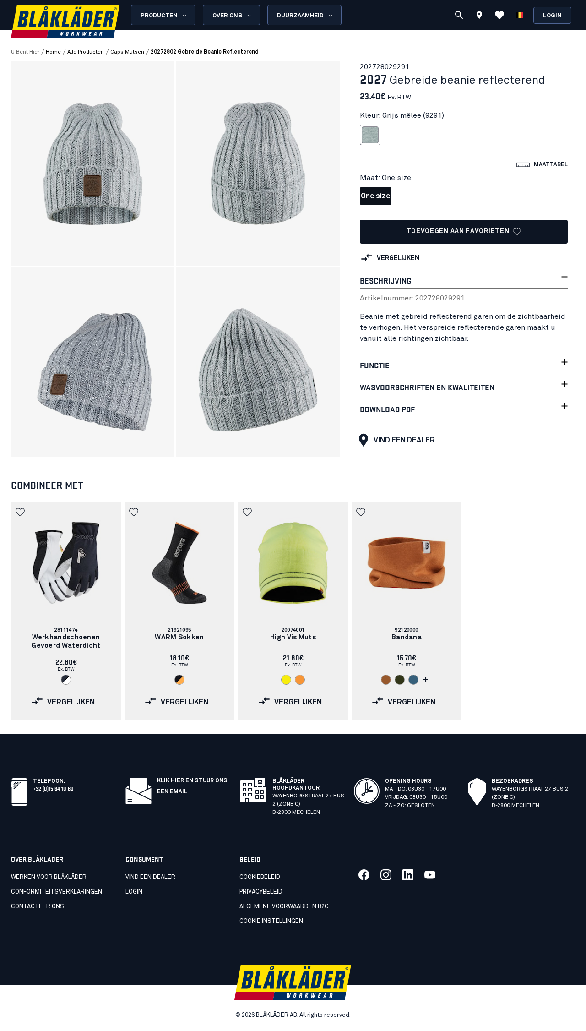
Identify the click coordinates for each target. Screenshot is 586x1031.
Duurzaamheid (300, 16)
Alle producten (85, 52)
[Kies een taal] (520, 15)
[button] (21, 512)
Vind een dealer (404, 440)
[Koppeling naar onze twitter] (386, 875)
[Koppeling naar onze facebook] (364, 875)
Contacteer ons (37, 907)
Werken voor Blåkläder (49, 877)
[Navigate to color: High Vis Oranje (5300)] (300, 680)
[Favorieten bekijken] (499, 15)
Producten (159, 16)
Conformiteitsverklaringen (56, 892)
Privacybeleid (260, 892)
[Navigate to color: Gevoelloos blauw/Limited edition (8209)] (413, 680)
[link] (66, 611)
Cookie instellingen (271, 921)
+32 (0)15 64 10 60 (53, 788)
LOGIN (133, 892)
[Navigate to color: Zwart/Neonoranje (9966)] (179, 680)
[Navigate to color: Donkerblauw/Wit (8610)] (66, 680)
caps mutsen (127, 52)
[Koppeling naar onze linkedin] (408, 875)
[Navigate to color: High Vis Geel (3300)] (286, 680)
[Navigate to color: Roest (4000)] (386, 680)
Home (53, 52)
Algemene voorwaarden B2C (284, 907)
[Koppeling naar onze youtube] (430, 875)
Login (552, 16)
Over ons (227, 16)
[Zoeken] (459, 15)
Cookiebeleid (259, 877)
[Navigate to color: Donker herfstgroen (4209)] (400, 680)
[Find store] (479, 16)
